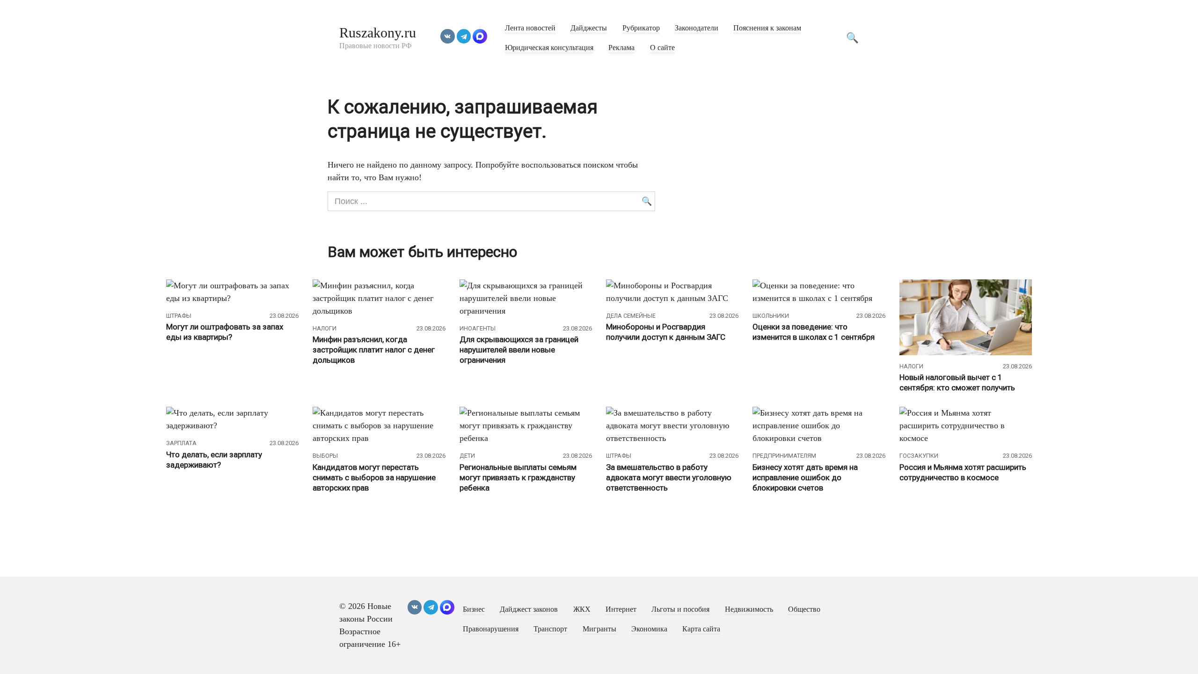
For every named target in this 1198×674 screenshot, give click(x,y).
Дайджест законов (529, 609)
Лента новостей (530, 28)
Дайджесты (588, 28)
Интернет (621, 609)
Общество (804, 609)
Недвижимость (749, 609)
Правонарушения (491, 629)
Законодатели (696, 28)
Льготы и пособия (680, 609)
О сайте (662, 48)
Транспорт (550, 629)
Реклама (621, 48)
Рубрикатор (641, 28)
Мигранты (599, 629)
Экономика (649, 629)
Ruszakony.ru (377, 32)
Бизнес (474, 609)
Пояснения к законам (767, 28)
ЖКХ (582, 609)
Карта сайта (701, 629)
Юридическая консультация (549, 48)
